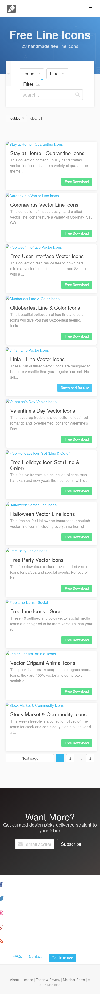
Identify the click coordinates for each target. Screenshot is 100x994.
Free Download (77, 181)
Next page (29, 758)
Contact (35, 956)
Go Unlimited (62, 957)
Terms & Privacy (48, 979)
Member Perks (74, 979)
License (27, 979)
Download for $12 (75, 387)
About (14, 979)
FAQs (17, 956)
